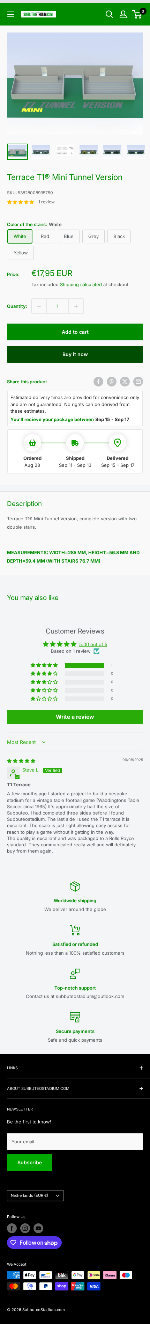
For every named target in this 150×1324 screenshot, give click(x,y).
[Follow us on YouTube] (38, 1228)
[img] (21, 761)
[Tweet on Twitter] (125, 381)
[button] (45, 665)
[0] (137, 14)
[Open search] (109, 14)
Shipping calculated (81, 284)
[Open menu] (10, 14)
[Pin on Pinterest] (112, 381)
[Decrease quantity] (39, 306)
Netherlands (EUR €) (29, 1195)
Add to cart (75, 332)
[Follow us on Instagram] (25, 1228)
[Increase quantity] (76, 306)
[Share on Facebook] (98, 381)
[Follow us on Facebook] (12, 1228)
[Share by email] (138, 381)
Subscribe (29, 1162)
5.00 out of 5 (93, 644)
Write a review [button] (75, 716)
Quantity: (17, 306)
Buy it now (75, 354)
